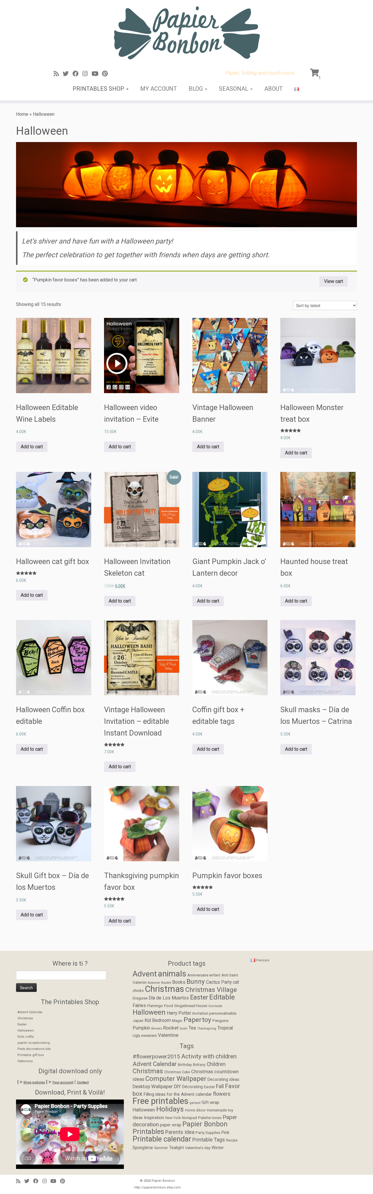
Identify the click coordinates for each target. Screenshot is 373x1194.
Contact (83, 1082)
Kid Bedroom (158, 1020)
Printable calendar (162, 1139)
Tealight (176, 1147)
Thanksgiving (206, 1028)
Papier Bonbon (163, 1181)
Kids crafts (25, 1037)
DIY (177, 1086)
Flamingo (155, 1005)
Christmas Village (211, 989)
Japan (138, 1020)
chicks (138, 990)
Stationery (25, 1061)
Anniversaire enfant (203, 975)
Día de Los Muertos (169, 998)
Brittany (199, 1065)
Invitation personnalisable (214, 1013)
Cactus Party (219, 982)
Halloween (25, 1030)
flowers (222, 1094)
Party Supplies (208, 1132)
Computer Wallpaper (175, 1078)
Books (178, 982)
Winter (218, 1147)
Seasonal (234, 88)
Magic (177, 1020)
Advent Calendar (30, 1012)
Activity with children (209, 1056)
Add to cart (32, 446)
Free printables (161, 1101)
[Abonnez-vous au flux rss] (58, 73)
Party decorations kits (34, 1049)
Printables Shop (99, 88)
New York (173, 1118)
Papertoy (197, 1020)
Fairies (139, 1005)
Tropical (225, 1028)
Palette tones (209, 1118)
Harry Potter (179, 1013)
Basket (166, 983)
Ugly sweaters (145, 1035)
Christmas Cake (177, 1072)
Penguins (220, 1020)
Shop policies (34, 1082)
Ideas (138, 1117)
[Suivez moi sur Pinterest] (107, 73)
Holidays (170, 1109)
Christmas (25, 1018)
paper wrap (170, 1125)
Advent (145, 973)
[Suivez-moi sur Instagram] (87, 73)
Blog (196, 88)
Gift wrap (210, 1102)
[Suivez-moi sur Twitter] (68, 73)
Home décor (195, 1110)
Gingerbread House (190, 1005)
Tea (192, 1028)
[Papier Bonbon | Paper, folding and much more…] (186, 32)
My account (158, 88)
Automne (154, 983)
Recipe (231, 1140)
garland (195, 1103)
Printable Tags (208, 1140)
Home (22, 114)
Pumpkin (141, 1028)
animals (172, 973)
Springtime (143, 1147)
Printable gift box (30, 1055)
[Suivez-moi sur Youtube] (97, 73)
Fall (220, 1086)
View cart (333, 281)
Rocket (171, 1028)
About (273, 88)
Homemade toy (220, 1110)
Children (216, 1064)
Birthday (185, 1064)
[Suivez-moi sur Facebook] (77, 73)
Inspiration (154, 1117)
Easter (22, 1024)
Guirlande (215, 1006)
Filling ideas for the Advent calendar (177, 1094)
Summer (161, 1148)
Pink (225, 1132)
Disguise (140, 998)
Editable (222, 997)
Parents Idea (179, 1132)
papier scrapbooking (33, 1043)
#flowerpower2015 (156, 1056)
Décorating (192, 1086)
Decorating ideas (223, 1079)
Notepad (189, 1118)
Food (168, 1005)
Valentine (168, 1035)
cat (236, 982)
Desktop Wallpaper (153, 1086)
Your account (62, 1082)
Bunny (195, 981)
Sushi (183, 1028)
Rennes (156, 1028)
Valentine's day (197, 1148)
